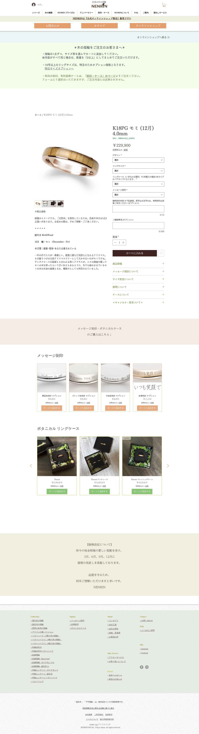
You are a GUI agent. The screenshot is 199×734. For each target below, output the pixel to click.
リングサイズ (119, 166)
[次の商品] (168, 466)
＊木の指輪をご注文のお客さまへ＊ (99, 47)
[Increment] (123, 242)
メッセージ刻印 (120, 190)
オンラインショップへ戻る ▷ (153, 37)
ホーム (38, 115)
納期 (126, 150)
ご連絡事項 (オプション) (123, 220)
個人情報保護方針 (107, 719)
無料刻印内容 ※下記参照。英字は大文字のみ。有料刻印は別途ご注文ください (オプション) (138, 202)
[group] (99, 387)
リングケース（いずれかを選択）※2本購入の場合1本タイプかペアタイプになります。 (138, 178)
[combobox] (138, 160)
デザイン (117, 155)
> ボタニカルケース (78, 628)
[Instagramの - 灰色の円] (147, 667)
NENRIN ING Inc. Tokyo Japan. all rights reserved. (100, 727)
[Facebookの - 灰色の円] (141, 667)
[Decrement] (115, 242)
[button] (164, 5)
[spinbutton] (119, 242)
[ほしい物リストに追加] (161, 253)
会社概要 (88, 715)
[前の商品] (31, 466)
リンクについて (92, 719)
